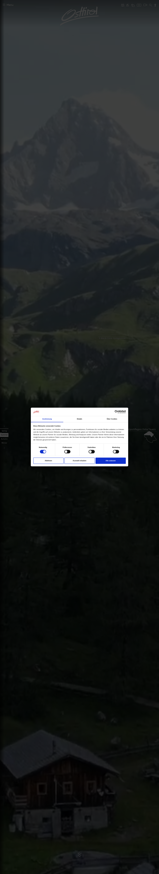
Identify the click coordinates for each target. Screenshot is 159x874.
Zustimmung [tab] (47, 419)
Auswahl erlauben (79, 461)
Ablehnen (48, 461)
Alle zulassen (111, 461)
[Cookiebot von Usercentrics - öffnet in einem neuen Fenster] (116, 411)
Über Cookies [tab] (112, 419)
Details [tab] (79, 419)
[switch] (67, 453)
